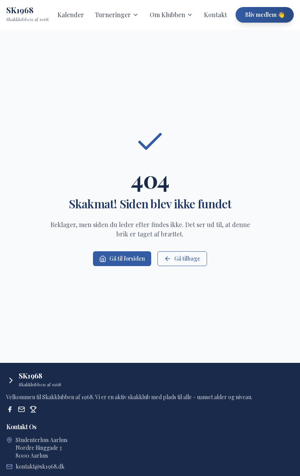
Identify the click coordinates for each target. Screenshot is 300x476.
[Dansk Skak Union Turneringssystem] (33, 409)
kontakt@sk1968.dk (40, 466)
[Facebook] (9, 409)
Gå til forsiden (127, 258)
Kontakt (215, 15)
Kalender (70, 15)
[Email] (21, 409)
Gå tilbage (187, 258)
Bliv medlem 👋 (264, 14)
